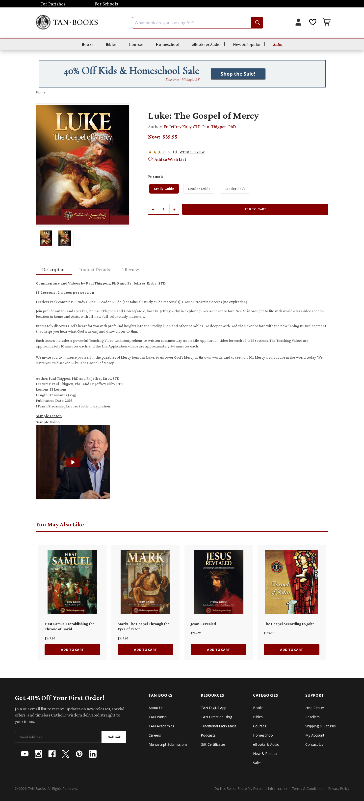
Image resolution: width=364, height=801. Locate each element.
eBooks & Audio (206, 44)
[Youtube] (24, 754)
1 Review (130, 269)
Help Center (314, 707)
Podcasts (208, 735)
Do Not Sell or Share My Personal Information (250, 788)
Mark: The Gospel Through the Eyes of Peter (143, 626)
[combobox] (197, 23)
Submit (114, 737)
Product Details (94, 269)
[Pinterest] (79, 754)
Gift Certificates (213, 744)
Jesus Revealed (203, 624)
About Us (156, 707)
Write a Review (192, 151)
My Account (314, 735)
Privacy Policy (338, 788)
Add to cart (72, 649)
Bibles (111, 44)
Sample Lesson (49, 415)
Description (54, 269)
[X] (65, 754)
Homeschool (167, 44)
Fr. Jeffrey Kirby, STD (182, 126)
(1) (175, 151)
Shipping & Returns (320, 726)
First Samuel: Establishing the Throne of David (69, 626)
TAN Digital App (213, 707)
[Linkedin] (93, 754)
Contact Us (314, 744)
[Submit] (257, 22)
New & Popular (247, 44)
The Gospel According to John (289, 624)
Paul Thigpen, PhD (219, 126)
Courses (136, 44)
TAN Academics (161, 726)
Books (87, 44)
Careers (155, 735)
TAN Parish (158, 717)
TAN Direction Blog (216, 717)
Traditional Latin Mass (218, 726)
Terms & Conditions (307, 788)
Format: (155, 176)
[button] (73, 462)
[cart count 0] (327, 23)
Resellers (312, 717)
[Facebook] (52, 754)
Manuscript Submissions (168, 744)
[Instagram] (38, 754)
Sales (277, 44)
